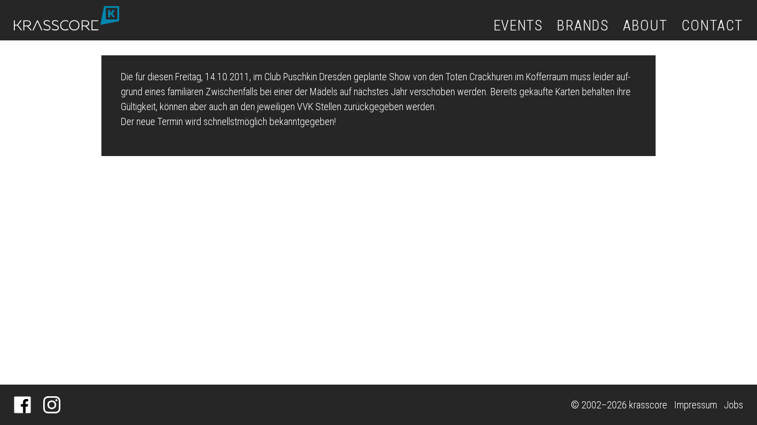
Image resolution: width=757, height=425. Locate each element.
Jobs (733, 405)
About (645, 25)
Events (518, 25)
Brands (583, 25)
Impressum (695, 405)
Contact (712, 25)
